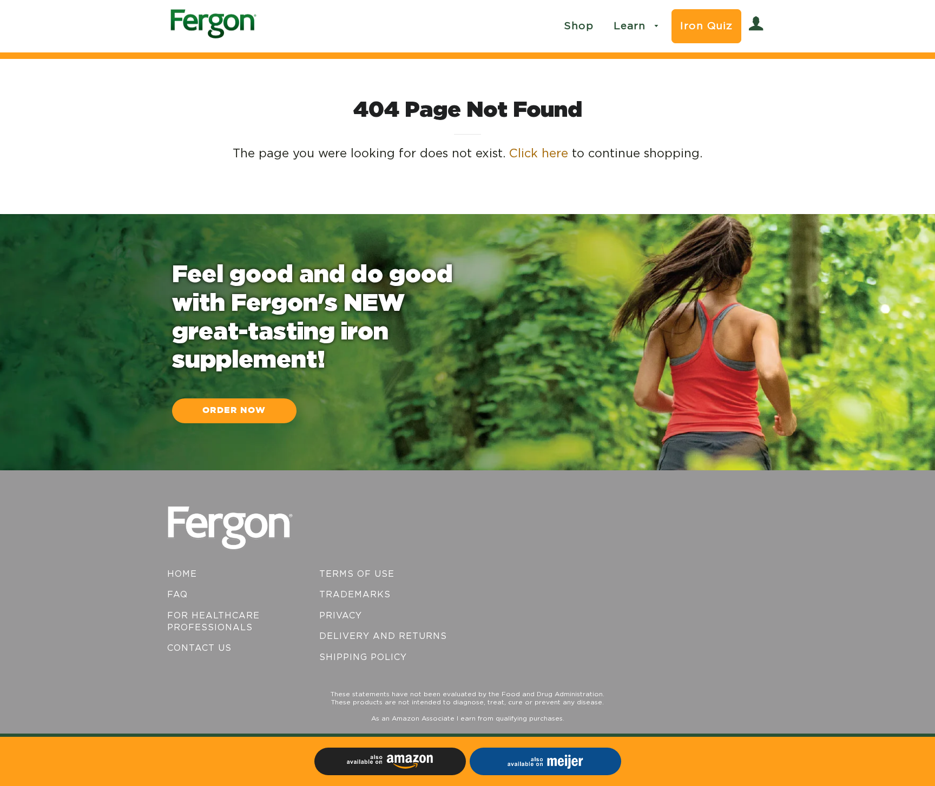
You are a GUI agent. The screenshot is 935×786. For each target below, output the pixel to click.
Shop (579, 26)
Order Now (234, 411)
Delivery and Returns (383, 636)
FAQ (177, 594)
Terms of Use (356, 574)
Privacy (340, 615)
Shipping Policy (363, 657)
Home (182, 574)
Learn (631, 26)
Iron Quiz (706, 26)
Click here (538, 153)
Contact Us (199, 648)
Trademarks (355, 594)
